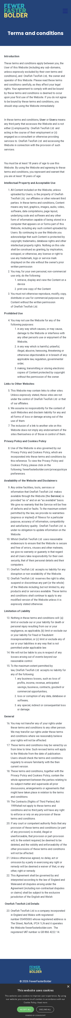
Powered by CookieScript (35, 1015)
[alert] (35, 1001)
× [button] (68, 986)
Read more (42, 1002)
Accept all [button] (25, 1009)
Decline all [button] (45, 1009)
